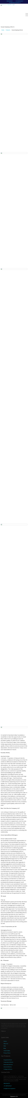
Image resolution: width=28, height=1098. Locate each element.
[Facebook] (2, 1034)
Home (2, 30)
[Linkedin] (4, 1034)
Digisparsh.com (14, 1096)
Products (8, 30)
